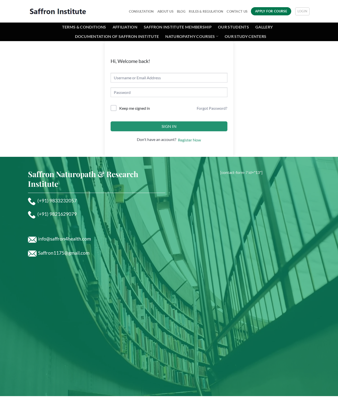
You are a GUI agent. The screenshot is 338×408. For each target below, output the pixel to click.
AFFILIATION (125, 27)
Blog (181, 11)
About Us (165, 11)
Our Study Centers (245, 36)
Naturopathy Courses (190, 36)
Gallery (264, 27)
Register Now (189, 139)
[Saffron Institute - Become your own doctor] (58, 11)
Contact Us (237, 11)
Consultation (141, 11)
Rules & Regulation (206, 11)
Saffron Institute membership (178, 27)
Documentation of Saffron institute (117, 36)
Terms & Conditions (84, 27)
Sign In (169, 126)
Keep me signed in (134, 108)
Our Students (233, 27)
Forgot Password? (212, 108)
